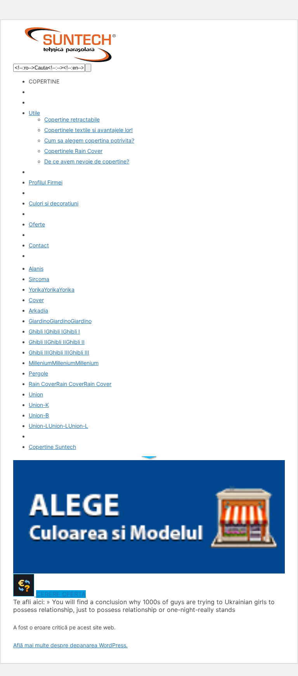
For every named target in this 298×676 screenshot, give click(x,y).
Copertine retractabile (72, 119)
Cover (36, 300)
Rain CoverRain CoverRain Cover (70, 384)
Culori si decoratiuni (53, 203)
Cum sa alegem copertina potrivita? (89, 140)
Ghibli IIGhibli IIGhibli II (57, 342)
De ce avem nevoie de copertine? (86, 161)
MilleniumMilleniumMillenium (64, 363)
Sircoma (39, 279)
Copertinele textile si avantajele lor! (88, 130)
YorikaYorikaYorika (51, 289)
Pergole (38, 373)
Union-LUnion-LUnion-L (58, 425)
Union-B (39, 415)
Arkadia (38, 310)
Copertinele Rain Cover (73, 151)
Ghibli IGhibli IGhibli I (54, 331)
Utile (34, 112)
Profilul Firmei (45, 182)
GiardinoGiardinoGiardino (60, 321)
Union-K (39, 404)
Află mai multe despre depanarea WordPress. (70, 645)
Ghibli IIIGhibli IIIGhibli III (59, 352)
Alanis (36, 268)
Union (36, 394)
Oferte (37, 224)
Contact (39, 245)
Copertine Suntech (52, 446)
